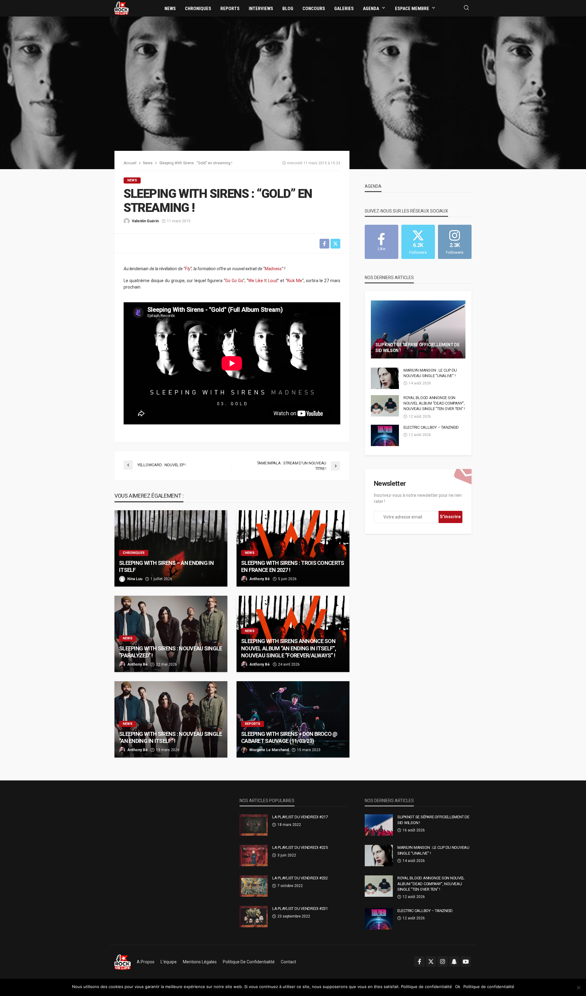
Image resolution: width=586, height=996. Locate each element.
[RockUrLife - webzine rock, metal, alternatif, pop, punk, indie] (121, 7)
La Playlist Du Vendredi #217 (300, 817)
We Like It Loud (262, 280)
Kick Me (294, 280)
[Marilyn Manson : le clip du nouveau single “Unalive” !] (385, 378)
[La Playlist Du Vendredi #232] (254, 886)
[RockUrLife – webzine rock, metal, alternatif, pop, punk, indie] (122, 961)
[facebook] (419, 961)
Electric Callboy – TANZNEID (431, 427)
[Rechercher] (466, 8)
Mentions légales (200, 961)
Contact (288, 961)
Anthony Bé (259, 579)
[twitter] (431, 961)
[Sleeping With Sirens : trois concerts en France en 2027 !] (293, 548)
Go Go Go (234, 280)
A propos (145, 961)
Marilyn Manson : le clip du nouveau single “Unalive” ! (430, 373)
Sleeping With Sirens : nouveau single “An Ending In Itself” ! (170, 737)
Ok (457, 986)
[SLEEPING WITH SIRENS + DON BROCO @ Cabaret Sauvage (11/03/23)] (293, 719)
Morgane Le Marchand (269, 750)
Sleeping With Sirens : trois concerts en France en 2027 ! (292, 566)
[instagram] (442, 961)
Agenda (371, 8)
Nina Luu (134, 579)
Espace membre (412, 8)
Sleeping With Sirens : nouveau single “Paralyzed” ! (170, 652)
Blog (287, 8)
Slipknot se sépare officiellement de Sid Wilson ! (417, 347)
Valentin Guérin (145, 221)
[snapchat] (454, 961)
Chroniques (198, 8)
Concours (313, 8)
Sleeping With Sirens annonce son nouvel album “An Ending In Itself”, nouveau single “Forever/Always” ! (288, 648)
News (170, 8)
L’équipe (169, 961)
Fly (187, 268)
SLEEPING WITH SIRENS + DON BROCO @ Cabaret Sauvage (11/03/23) (289, 737)
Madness (273, 268)
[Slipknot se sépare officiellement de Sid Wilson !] (418, 329)
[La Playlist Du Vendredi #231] (254, 916)
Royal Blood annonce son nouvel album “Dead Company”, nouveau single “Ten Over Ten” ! (434, 403)
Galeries (344, 8)
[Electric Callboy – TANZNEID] (385, 435)
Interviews (261, 8)
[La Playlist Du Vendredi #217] (254, 825)
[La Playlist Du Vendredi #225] (254, 855)
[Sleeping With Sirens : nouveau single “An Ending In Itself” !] (170, 719)
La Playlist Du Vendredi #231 (300, 908)
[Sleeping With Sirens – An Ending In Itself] (170, 548)
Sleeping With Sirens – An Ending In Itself (166, 566)
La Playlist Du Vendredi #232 (300, 878)
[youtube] (466, 961)
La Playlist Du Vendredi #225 (300, 847)
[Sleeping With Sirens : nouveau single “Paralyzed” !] (170, 634)
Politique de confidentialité (249, 961)
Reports (230, 8)
